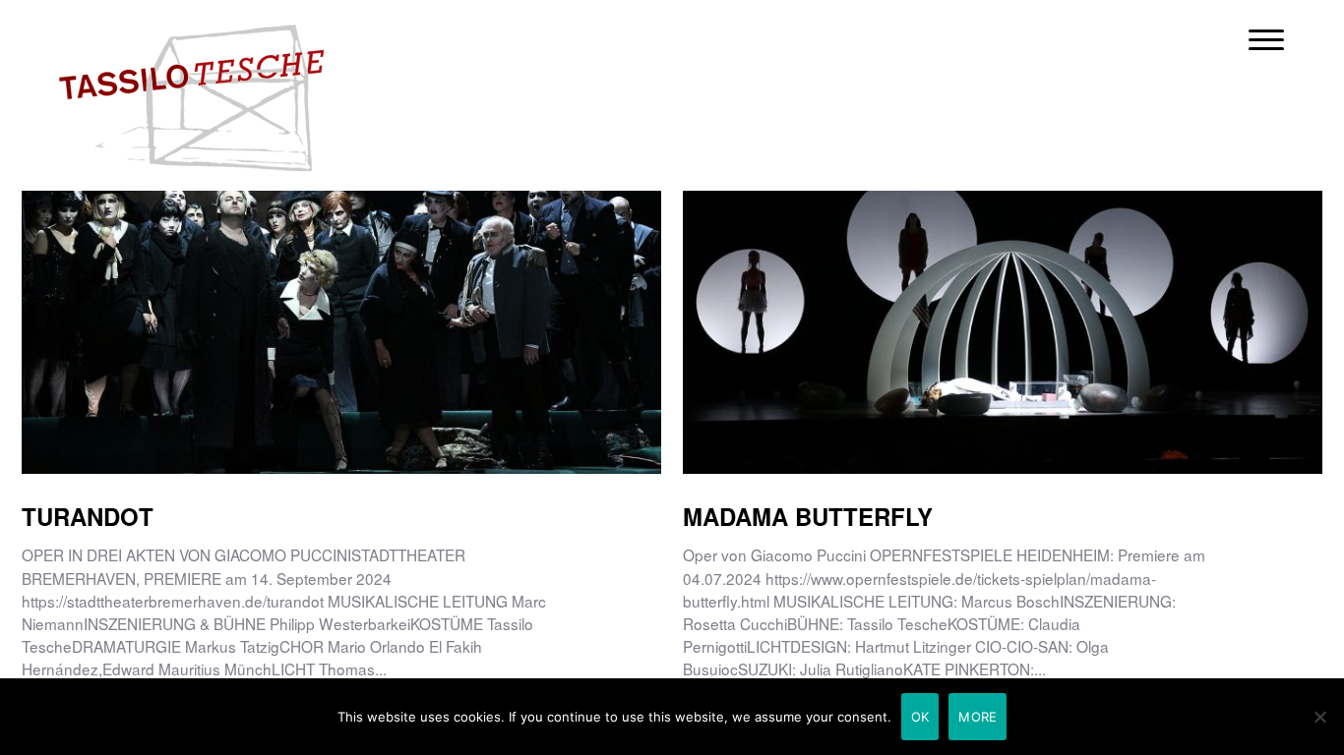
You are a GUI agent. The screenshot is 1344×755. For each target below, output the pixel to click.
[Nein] (1319, 716)
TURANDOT (87, 516)
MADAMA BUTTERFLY (808, 516)
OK (920, 717)
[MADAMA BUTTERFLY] (1002, 269)
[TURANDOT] (341, 269)
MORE (977, 717)
